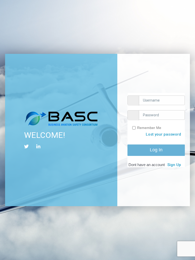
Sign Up (174, 164)
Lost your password (163, 134)
